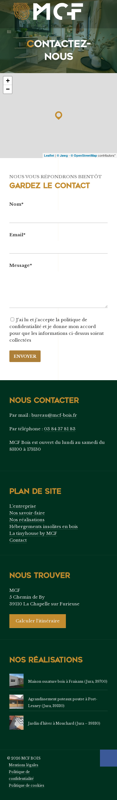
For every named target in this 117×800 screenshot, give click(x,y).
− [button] (8, 89)
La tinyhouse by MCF (33, 533)
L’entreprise (22, 506)
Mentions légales (23, 765)
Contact (18, 540)
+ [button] (8, 80)
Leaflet (49, 155)
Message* (20, 265)
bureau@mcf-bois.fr (54, 415)
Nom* (16, 204)
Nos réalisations (27, 519)
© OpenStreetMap (84, 155)
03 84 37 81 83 (60, 428)
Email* (17, 234)
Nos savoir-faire (27, 513)
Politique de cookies (26, 785)
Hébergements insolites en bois (43, 526)
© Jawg (62, 155)
